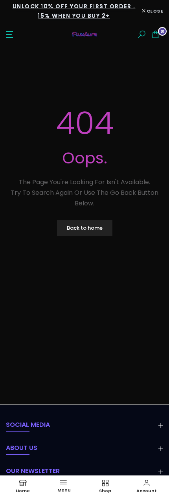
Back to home (85, 228)
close (154, 11)
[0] (155, 34)
